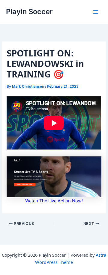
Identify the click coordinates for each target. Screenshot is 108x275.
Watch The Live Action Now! (54, 201)
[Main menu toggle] (95, 12)
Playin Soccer (29, 11)
